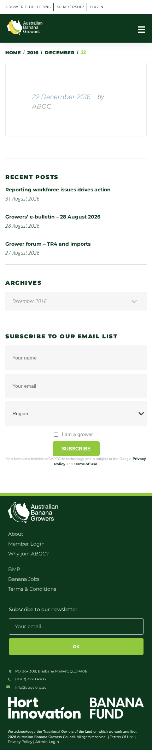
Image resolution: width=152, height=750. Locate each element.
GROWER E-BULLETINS (28, 7)
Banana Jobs (24, 579)
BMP (14, 569)
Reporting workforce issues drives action (58, 189)
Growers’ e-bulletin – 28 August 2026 (52, 217)
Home (13, 52)
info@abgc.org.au (31, 687)
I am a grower (77, 434)
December (60, 52)
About (15, 534)
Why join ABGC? (28, 554)
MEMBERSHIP (70, 7)
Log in (96, 7)
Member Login (26, 544)
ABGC (41, 106)
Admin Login (47, 741)
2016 (33, 52)
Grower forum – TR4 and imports (47, 244)
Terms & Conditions (32, 589)
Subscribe (76, 448)
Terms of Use (85, 464)
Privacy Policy (20, 741)
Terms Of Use (122, 736)
